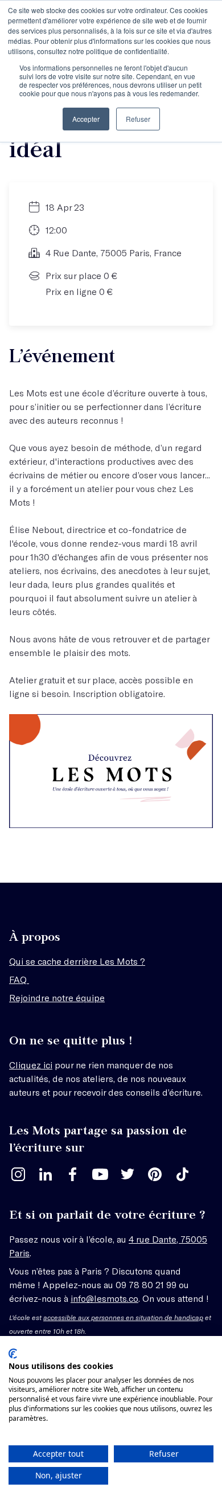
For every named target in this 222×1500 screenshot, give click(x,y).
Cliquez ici (30, 1064)
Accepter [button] (86, 119)
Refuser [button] (138, 119)
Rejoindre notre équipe (57, 997)
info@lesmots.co (104, 1298)
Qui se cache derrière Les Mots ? (77, 961)
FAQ (19, 979)
